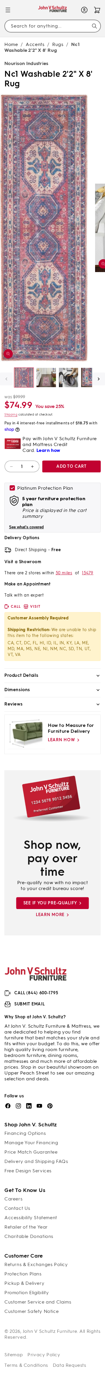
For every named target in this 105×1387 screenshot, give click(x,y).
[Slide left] (6, 379)
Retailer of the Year (26, 1227)
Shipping (11, 414)
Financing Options (25, 1133)
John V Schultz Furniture (50, 1331)
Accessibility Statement (30, 1217)
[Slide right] (98, 379)
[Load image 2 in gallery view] (46, 377)
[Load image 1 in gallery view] (24, 377)
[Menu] (7, 9)
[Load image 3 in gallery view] (68, 377)
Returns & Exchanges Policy (36, 1264)
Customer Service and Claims (37, 1302)
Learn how (61, 739)
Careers (13, 1199)
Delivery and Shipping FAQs (36, 1161)
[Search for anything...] (94, 26)
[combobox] (52, 26)
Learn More (50, 914)
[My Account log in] (84, 9)
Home (11, 44)
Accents (35, 44)
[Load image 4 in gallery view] (90, 377)
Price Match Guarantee (31, 1152)
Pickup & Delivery (24, 1283)
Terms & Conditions (26, 1365)
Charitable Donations (28, 1236)
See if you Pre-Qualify (50, 903)
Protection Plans (23, 1274)
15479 (87, 572)
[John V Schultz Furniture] (52, 10)
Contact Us (17, 1208)
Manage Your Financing (31, 1142)
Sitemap (13, 1354)
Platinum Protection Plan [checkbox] (45, 488)
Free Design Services (28, 1171)
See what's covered (26, 527)
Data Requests (69, 1365)
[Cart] (97, 9)
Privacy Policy (43, 1354)
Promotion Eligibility (26, 1292)
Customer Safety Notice (31, 1311)
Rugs (57, 44)
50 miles (64, 572)
